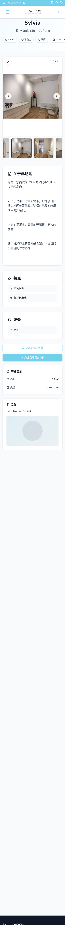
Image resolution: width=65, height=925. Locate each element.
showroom (53, 387)
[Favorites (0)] (58, 12)
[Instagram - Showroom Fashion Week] (61, 2)
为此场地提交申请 (34, 357)
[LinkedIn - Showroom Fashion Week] (52, 2)
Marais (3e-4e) (30, 31)
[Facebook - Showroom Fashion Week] (57, 2)
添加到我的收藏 (34, 347)
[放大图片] (8, 62)
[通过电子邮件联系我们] (24, 3)
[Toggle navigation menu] (8, 12)
